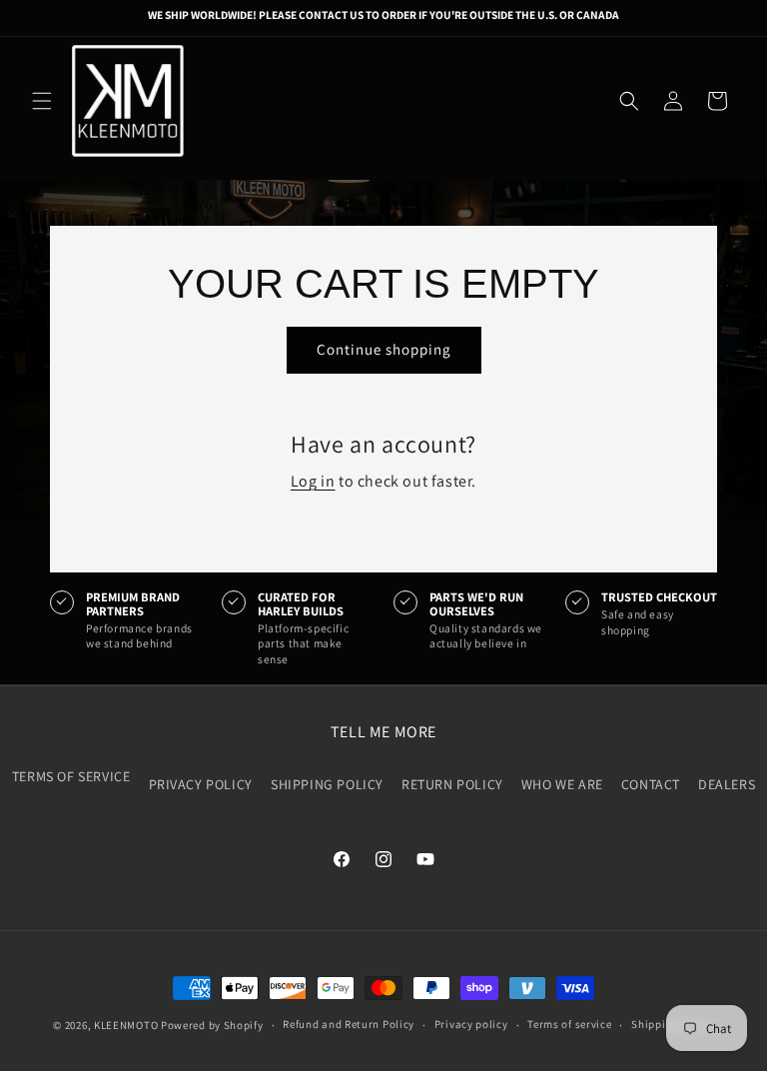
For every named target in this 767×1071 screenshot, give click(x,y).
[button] (42, 101)
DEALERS (726, 784)
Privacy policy (471, 1024)
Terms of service (569, 1024)
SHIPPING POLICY (327, 784)
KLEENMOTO (126, 1025)
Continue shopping (384, 349)
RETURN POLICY (452, 784)
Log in (313, 481)
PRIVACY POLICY (201, 784)
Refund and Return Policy (348, 1024)
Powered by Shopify (212, 1025)
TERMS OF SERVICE (71, 776)
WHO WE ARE (562, 784)
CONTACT (650, 784)
